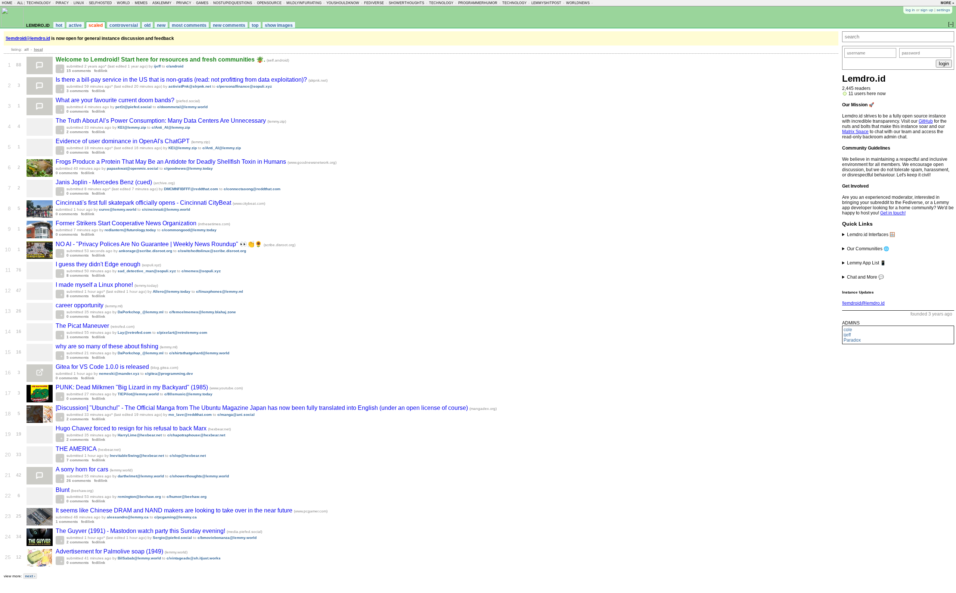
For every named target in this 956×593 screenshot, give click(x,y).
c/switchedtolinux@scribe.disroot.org (212, 251)
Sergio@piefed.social (172, 538)
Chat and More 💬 (865, 277)
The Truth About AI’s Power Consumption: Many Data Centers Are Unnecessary (161, 120)
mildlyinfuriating (304, 3)
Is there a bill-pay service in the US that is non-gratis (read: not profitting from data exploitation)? (182, 79)
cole (848, 329)
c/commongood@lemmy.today (189, 230)
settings (943, 10)
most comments (189, 25)
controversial (123, 25)
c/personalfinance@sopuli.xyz (244, 86)
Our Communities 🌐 (868, 248)
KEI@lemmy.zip (132, 127)
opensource (269, 3)
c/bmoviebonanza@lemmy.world (227, 538)
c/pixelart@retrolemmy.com (182, 332)
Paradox (852, 340)
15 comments (78, 71)
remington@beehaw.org (139, 497)
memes (141, 3)
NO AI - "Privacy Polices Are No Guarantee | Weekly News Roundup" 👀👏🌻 (160, 244)
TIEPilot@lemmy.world (138, 394)
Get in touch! (893, 213)
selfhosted (100, 3)
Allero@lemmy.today (171, 291)
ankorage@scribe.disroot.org (145, 251)
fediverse (374, 3)
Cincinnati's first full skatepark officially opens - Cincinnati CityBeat (144, 203)
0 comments (77, 111)
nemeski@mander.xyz (119, 373)
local (38, 49)
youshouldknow (342, 3)
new (161, 25)
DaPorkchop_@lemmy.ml (141, 312)
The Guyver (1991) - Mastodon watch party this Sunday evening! (141, 531)
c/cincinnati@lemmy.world (166, 209)
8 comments (77, 275)
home (7, 3)
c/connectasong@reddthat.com (252, 189)
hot (59, 25)
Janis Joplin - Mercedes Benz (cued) (104, 182)
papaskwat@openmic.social (132, 168)
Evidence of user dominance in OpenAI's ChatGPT (123, 141)
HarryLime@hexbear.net (140, 435)
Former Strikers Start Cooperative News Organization (127, 223)
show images (279, 25)
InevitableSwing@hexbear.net (137, 456)
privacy (183, 3)
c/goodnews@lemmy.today (188, 168)
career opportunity (80, 305)
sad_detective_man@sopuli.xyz (147, 271)
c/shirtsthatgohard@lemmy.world (199, 353)
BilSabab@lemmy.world (139, 558)
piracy (62, 3)
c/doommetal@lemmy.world (182, 107)
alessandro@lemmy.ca (128, 517)
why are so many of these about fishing (108, 346)
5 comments (77, 357)
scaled (96, 25)
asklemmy (161, 3)
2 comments (77, 132)
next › (30, 576)
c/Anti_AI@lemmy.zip (171, 127)
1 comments (77, 337)
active (75, 25)
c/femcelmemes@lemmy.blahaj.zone (202, 312)
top (255, 25)
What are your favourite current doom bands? (116, 100)
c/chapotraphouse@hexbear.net (196, 435)
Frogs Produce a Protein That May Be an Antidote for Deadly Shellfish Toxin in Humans (172, 162)
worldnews (578, 3)
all (20, 3)
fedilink (101, 71)
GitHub (926, 121)
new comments (229, 25)
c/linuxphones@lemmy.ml (219, 291)
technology (39, 3)
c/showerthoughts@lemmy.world (199, 476)
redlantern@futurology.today (130, 230)
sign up (927, 10)
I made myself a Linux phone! (95, 285)
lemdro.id (38, 25)
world (123, 3)
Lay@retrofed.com (134, 332)
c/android (174, 66)
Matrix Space (855, 131)
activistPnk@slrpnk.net (189, 86)
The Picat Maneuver (83, 326)
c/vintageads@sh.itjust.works (194, 558)
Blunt (63, 490)
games (202, 3)
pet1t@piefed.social (133, 107)
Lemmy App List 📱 (866, 263)
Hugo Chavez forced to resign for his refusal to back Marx (132, 428)
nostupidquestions (232, 3)
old (147, 25)
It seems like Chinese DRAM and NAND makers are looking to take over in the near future (175, 510)
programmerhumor (477, 3)
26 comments (78, 481)
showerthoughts (406, 3)
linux (79, 3)
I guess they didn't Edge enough (99, 264)
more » (947, 3)
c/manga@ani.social (236, 414)
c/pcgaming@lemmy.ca (175, 517)
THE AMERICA (77, 449)
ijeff (847, 335)
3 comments (77, 91)
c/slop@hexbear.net (188, 456)
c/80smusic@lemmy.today (188, 394)
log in (910, 10)
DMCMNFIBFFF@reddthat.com (191, 189)
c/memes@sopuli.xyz (201, 271)
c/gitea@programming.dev (169, 373)
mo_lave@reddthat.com (190, 414)
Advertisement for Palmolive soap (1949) (110, 551)
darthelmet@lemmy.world (141, 476)
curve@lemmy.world (117, 209)
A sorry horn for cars (83, 469)
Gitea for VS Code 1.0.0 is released (103, 367)
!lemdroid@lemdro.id (863, 303)
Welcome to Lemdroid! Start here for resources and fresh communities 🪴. (161, 59)
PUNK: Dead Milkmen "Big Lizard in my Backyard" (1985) (132, 387)
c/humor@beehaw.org (187, 497)
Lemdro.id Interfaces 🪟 (871, 234)
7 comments (77, 460)
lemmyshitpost (546, 3)
